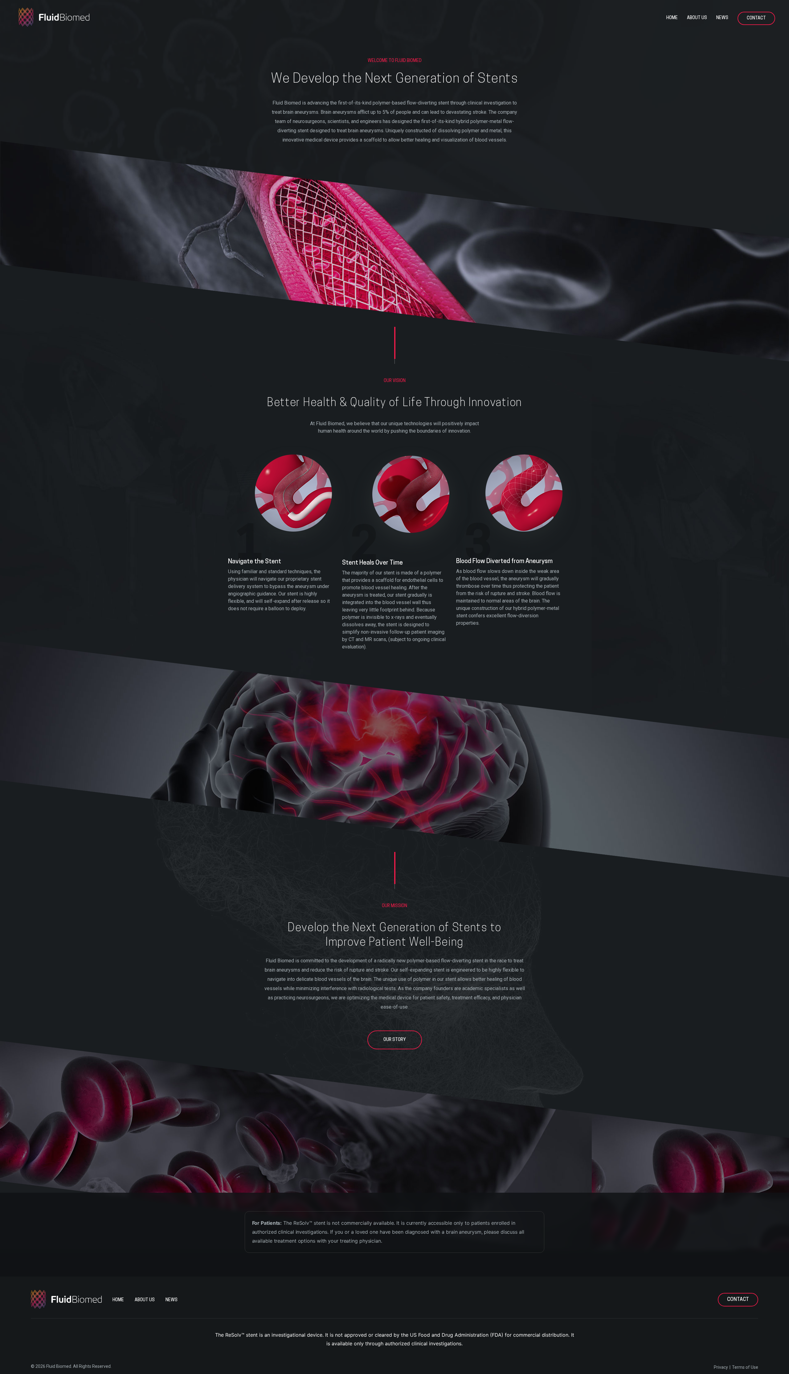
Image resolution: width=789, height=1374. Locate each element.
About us (697, 18)
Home (672, 18)
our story (394, 1040)
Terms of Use (745, 1367)
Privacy (721, 1367)
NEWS (722, 18)
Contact (756, 18)
